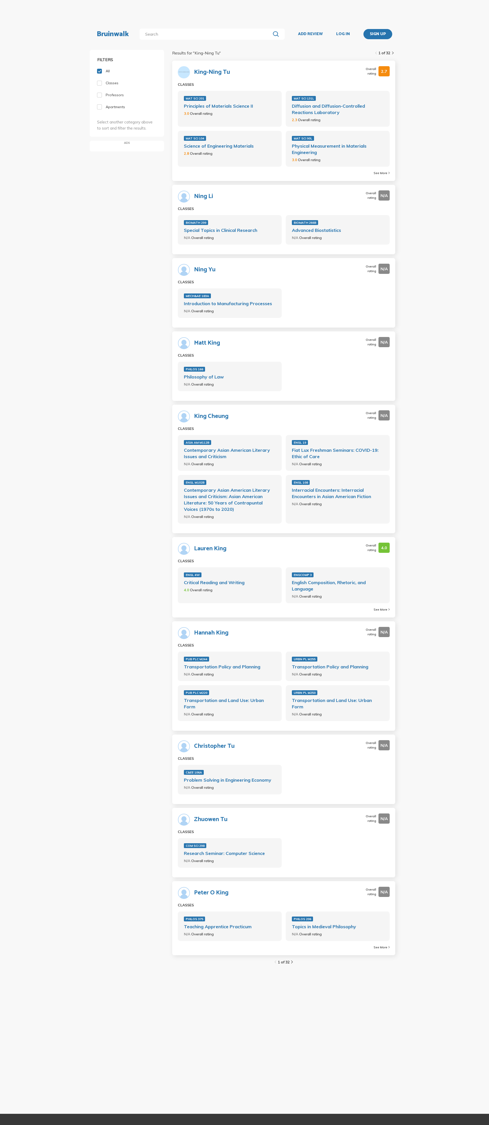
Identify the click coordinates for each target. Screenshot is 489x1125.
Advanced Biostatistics (316, 230)
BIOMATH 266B (305, 222)
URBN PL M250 (305, 693)
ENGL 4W (193, 575)
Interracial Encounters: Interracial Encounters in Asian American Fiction (331, 493)
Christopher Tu (214, 746)
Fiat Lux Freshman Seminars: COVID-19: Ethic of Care (335, 453)
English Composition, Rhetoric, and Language (329, 586)
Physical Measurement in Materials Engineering (329, 149)
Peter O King (211, 892)
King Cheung (211, 416)
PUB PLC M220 (196, 693)
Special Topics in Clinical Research (220, 230)
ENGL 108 (301, 482)
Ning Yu (204, 269)
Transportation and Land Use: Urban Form (224, 703)
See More (380, 173)
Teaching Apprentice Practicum (218, 927)
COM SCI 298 (195, 846)
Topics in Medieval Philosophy (324, 927)
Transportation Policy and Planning (222, 667)
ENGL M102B (195, 482)
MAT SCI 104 (195, 138)
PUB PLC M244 (196, 659)
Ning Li (203, 196)
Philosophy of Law (204, 377)
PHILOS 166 (194, 369)
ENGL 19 (300, 442)
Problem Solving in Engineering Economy (227, 780)
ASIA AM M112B (197, 442)
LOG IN (343, 34)
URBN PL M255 (305, 659)
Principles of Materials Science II (218, 106)
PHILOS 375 (194, 919)
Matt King (207, 343)
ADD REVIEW (310, 34)
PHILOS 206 (302, 919)
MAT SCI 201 (195, 98)
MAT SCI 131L (304, 98)
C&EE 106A (194, 772)
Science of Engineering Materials (219, 146)
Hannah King (211, 633)
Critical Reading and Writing (214, 582)
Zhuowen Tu (210, 819)
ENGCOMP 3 (303, 575)
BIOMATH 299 (196, 222)
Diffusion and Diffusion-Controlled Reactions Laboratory (328, 109)
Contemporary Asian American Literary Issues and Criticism (227, 453)
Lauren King (210, 548)
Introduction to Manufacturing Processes (228, 303)
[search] (206, 34)
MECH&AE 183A (197, 296)
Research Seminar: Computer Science (224, 853)
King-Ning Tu (212, 72)
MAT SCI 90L (303, 138)
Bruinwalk (113, 34)
